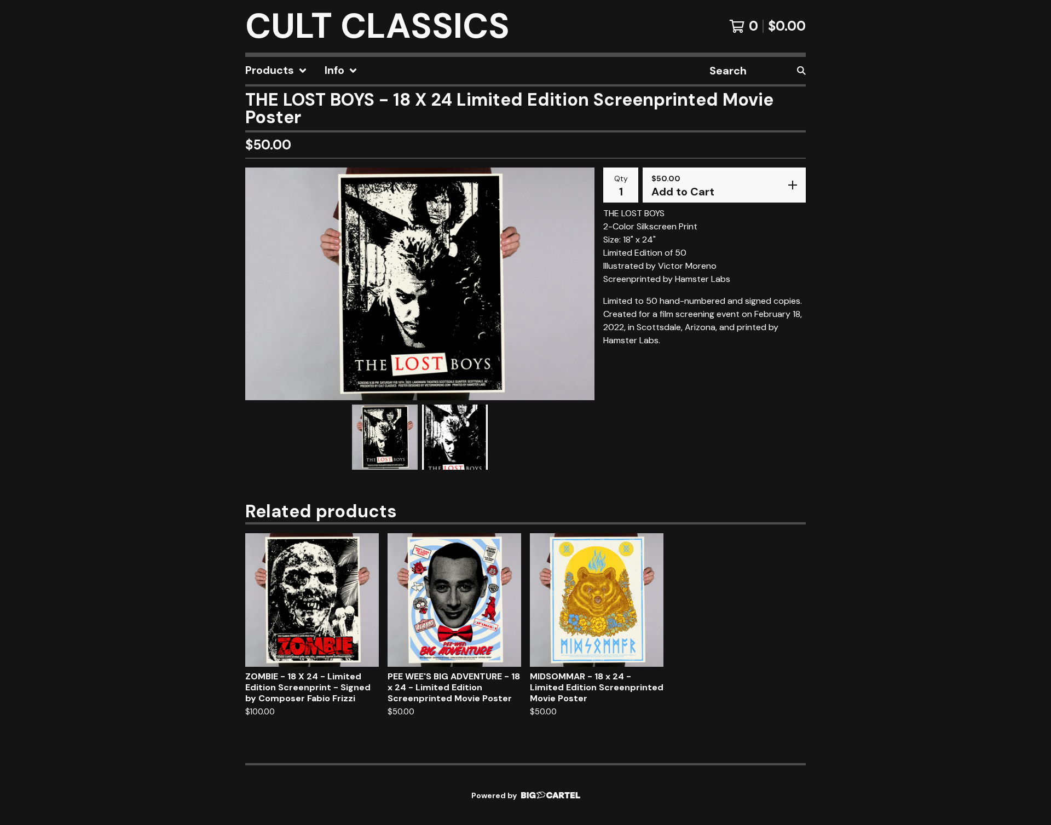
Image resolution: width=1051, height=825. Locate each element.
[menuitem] (276, 70)
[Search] (801, 70)
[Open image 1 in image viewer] (419, 284)
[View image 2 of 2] (455, 437)
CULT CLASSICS (377, 26)
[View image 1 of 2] (385, 437)
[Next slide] (579, 283)
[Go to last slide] (260, 283)
